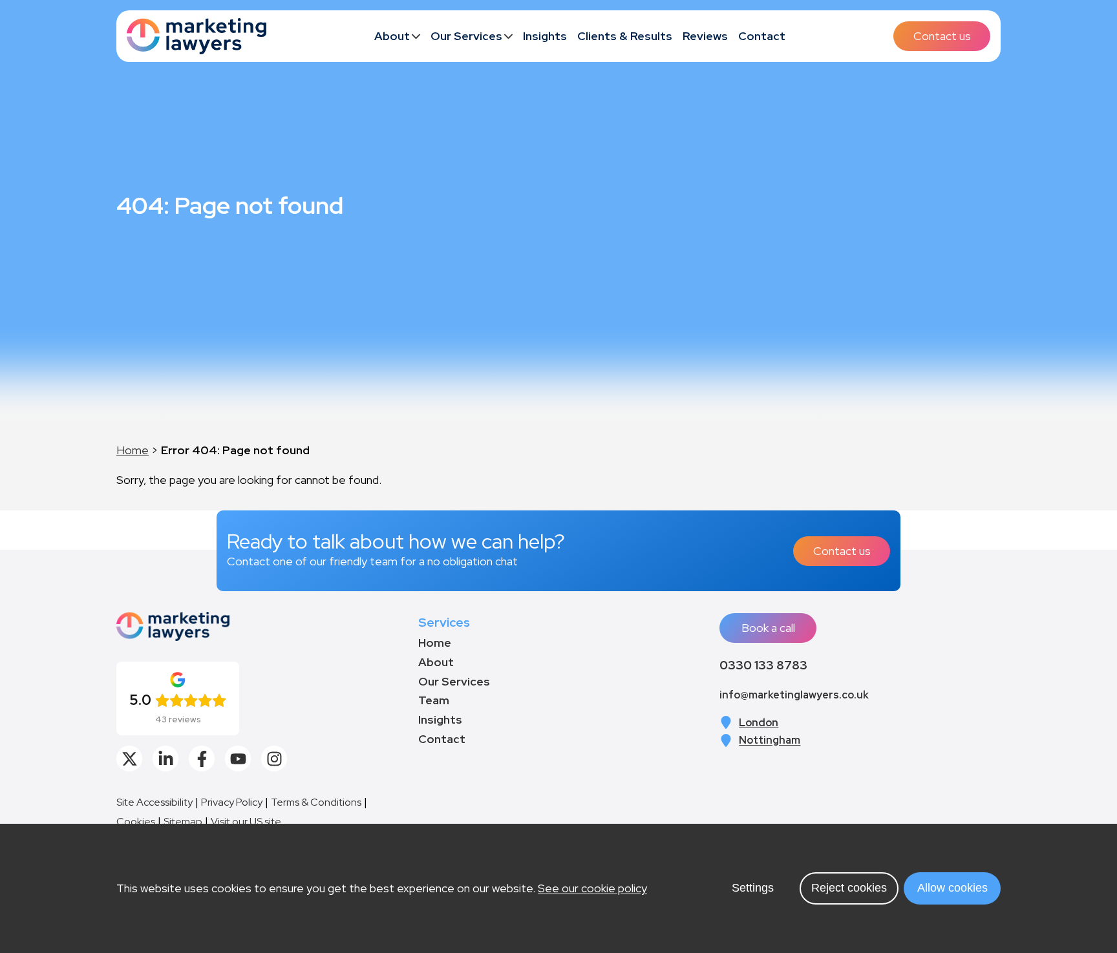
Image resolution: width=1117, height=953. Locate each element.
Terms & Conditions (316, 802)
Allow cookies (952, 887)
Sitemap (183, 821)
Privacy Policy (231, 802)
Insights (545, 35)
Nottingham (769, 740)
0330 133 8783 (763, 664)
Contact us (942, 35)
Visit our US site (246, 821)
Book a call (768, 627)
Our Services (466, 35)
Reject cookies (849, 887)
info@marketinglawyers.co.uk (794, 695)
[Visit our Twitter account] (129, 758)
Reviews (705, 35)
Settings (753, 887)
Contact (761, 35)
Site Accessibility (154, 802)
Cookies (135, 821)
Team (433, 700)
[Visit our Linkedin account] (165, 758)
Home (132, 450)
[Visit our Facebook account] (202, 758)
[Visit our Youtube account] (238, 758)
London (758, 722)
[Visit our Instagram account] (274, 758)
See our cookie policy (592, 888)
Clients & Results (624, 35)
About (392, 35)
